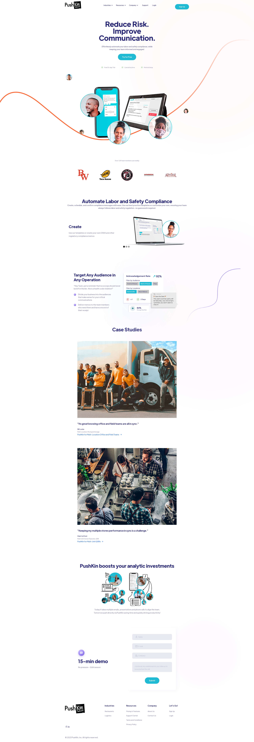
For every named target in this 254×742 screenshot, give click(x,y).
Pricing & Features (133, 711)
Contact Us (152, 716)
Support (145, 5)
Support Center (132, 716)
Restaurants (109, 711)
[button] (108, 5)
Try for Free (127, 57)
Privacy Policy (131, 724)
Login (154, 5)
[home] (73, 5)
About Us (151, 711)
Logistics (108, 716)
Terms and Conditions (134, 720)
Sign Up (182, 7)
